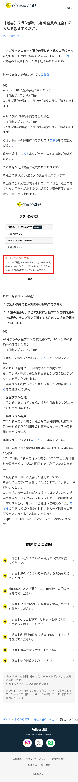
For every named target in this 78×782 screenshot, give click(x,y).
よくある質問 (22, 719)
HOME (6, 719)
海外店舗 (45, 765)
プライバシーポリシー (37, 759)
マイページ (68, 56)
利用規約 (32, 765)
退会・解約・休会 (44, 719)
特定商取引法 (58, 759)
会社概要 (17, 759)
